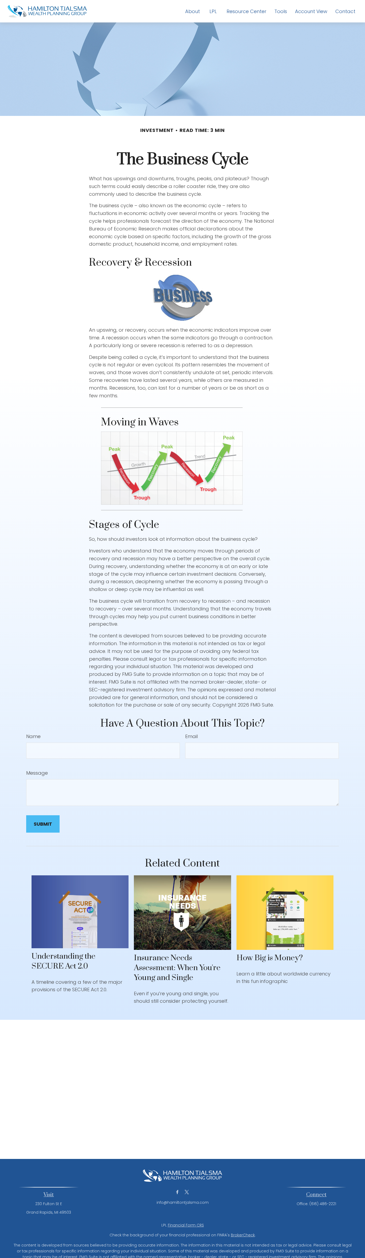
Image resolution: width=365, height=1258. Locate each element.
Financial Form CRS (186, 1225)
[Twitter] (186, 1192)
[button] (192, 11)
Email (191, 736)
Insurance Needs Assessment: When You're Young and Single (177, 968)
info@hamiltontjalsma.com (183, 1202)
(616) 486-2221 (322, 1203)
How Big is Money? (269, 958)
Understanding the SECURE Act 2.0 (63, 961)
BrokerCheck (243, 1235)
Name (33, 736)
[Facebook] (177, 1192)
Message (37, 773)
